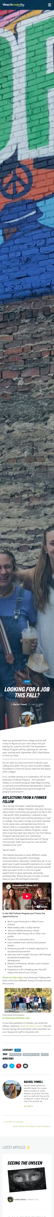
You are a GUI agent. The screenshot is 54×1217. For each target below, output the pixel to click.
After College (15, 1054)
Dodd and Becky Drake (31, 1026)
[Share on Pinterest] (18, 1066)
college (44, 1054)
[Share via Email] (25, 1066)
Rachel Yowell (20, 704)
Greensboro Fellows (31, 1054)
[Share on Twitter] (12, 1066)
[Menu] (49, 5)
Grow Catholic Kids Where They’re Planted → (32, 1126)
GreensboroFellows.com (17, 1018)
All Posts (27, 1106)
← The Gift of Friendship (13, 1122)
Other (27, 681)
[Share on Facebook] (5, 1066)
